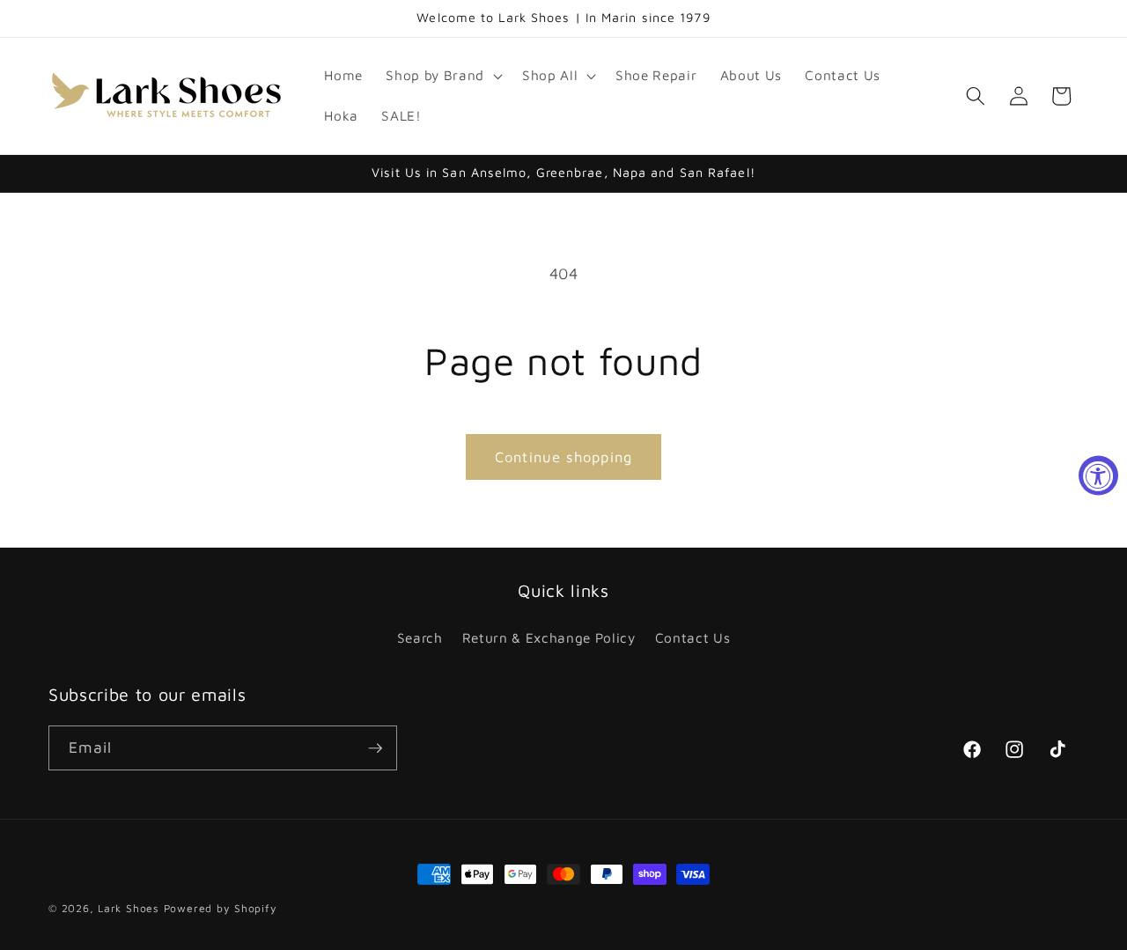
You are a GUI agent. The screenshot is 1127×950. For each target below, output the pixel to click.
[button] (442, 75)
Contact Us (693, 637)
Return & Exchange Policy (549, 637)
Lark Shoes (128, 908)
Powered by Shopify (220, 908)
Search (420, 637)
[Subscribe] (375, 748)
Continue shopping (563, 456)
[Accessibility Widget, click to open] (1098, 475)
